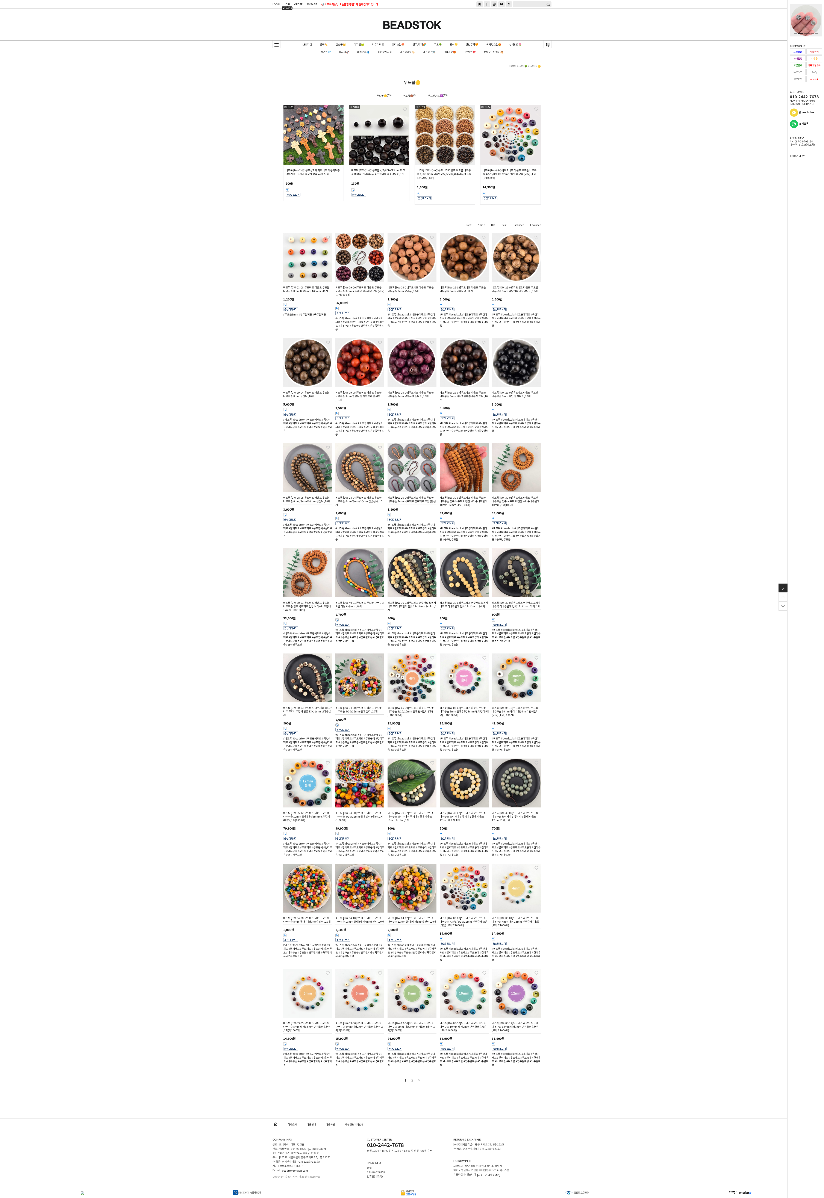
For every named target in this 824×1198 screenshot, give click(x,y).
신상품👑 (341, 44)
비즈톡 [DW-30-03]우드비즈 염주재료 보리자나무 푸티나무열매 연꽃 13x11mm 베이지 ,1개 (464, 606)
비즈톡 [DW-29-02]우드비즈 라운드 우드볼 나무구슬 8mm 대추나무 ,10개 (463, 289)
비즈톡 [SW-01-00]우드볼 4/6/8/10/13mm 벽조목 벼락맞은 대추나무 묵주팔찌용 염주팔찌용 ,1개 (378, 172)
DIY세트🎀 (470, 52)
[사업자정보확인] (317, 1149)
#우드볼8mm (290, 314)
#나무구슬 (343, 325)
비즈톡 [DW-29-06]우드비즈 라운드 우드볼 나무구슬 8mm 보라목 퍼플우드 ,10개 (411, 394)
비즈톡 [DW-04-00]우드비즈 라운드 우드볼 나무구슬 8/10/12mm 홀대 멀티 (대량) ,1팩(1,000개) (359, 816)
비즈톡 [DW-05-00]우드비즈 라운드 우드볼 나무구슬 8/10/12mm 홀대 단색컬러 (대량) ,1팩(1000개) (411, 711)
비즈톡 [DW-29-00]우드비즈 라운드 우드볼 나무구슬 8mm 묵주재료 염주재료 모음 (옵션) (412, 499)
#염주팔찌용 (305, 314)
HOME (513, 66)
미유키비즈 (378, 44)
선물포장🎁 (449, 52)
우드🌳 (438, 44)
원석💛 (454, 44)
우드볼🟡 (535, 66)
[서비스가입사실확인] (488, 1175)
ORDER (298, 4)
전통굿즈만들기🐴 (493, 52)
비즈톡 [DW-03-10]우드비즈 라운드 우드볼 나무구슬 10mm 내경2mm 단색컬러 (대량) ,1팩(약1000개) (463, 1026)
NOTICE (798, 72)
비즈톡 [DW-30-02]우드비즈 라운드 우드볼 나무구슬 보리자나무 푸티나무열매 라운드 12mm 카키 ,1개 (515, 816)
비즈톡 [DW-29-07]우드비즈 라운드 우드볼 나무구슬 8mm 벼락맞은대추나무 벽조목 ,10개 (464, 396)
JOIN (287, 4)
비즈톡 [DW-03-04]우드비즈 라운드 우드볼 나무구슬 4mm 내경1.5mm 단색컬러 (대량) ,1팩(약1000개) (515, 921)
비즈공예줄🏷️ (407, 52)
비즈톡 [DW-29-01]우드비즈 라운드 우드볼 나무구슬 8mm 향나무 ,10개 (411, 289)
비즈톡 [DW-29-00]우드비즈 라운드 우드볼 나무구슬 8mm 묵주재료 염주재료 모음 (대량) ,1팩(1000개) (359, 290)
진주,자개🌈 (419, 44)
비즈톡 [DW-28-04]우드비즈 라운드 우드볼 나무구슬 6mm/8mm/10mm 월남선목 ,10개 (358, 501)
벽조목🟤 (408, 95)
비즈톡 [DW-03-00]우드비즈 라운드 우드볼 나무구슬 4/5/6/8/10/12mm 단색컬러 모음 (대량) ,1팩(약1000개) (509, 173)
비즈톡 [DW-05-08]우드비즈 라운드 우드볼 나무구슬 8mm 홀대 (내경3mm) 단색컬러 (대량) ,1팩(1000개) (464, 711)
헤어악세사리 (385, 52)
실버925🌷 (515, 44)
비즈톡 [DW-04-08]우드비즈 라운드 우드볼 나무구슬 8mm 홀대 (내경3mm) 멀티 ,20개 (306, 919)
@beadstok (806, 112)
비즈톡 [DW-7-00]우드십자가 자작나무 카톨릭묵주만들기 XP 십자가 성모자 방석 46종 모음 (313, 172)
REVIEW (798, 79)
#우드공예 (369, 322)
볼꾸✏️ (324, 44)
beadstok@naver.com (295, 1170)
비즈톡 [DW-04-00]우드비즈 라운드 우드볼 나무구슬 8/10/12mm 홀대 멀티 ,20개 (358, 709)
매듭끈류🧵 (363, 52)
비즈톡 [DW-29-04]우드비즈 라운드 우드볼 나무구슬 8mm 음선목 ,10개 (306, 394)
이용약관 (330, 1124)
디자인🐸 (359, 44)
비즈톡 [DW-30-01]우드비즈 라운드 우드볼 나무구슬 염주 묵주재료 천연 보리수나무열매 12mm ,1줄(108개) (307, 606)
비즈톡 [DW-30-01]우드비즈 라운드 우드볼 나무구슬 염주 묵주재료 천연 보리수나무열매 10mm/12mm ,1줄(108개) (463, 501)
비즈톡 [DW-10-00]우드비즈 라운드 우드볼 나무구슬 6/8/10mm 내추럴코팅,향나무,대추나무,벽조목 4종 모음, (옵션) (444, 173)
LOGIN (276, 4)
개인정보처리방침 (354, 1124)
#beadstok (351, 318)
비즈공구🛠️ (429, 52)
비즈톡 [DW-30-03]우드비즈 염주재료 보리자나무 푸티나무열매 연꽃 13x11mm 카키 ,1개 (516, 604)
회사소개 (292, 1124)
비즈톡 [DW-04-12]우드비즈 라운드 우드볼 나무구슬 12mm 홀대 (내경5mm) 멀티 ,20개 (412, 919)
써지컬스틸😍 (493, 44)
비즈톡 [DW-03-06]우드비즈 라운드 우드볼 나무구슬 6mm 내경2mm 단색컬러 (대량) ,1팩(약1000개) (359, 1026)
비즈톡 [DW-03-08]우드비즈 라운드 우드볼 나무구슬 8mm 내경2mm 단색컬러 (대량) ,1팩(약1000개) (412, 1026)
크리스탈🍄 (398, 44)
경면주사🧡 (472, 44)
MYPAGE (312, 4)
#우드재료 (357, 322)
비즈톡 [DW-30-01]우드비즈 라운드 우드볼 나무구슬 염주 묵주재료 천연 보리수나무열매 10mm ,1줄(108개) (515, 501)
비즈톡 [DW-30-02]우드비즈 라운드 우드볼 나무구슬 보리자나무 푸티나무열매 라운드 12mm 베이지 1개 (463, 816)
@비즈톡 (803, 123)
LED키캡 (307, 44)
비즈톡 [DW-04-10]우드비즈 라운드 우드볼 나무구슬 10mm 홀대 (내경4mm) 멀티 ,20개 (359, 919)
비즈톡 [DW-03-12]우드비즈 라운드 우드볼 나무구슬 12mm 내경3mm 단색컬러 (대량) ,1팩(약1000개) (515, 1026)
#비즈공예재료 (366, 318)
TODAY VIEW (797, 156)
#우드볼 (354, 325)
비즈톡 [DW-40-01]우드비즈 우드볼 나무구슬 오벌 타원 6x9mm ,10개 (359, 604)
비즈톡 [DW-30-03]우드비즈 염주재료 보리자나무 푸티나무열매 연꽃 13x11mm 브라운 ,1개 (307, 711)
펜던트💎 (326, 52)
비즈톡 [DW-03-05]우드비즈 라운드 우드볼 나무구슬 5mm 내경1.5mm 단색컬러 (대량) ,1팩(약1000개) (306, 1026)
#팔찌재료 (346, 322)
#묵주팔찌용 (319, 314)
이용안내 (311, 1124)
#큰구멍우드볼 (450, 539)
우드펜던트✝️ (435, 95)
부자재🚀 (344, 52)
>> (419, 1080)
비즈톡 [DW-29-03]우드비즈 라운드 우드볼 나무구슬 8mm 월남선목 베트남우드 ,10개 (515, 289)
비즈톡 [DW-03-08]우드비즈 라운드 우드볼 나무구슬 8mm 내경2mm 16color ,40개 (306, 289)
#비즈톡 (339, 318)
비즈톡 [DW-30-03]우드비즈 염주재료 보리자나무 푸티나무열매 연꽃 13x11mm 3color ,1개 (412, 606)
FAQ (814, 72)
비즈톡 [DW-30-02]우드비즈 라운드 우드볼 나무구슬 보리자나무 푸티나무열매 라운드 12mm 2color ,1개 (411, 816)
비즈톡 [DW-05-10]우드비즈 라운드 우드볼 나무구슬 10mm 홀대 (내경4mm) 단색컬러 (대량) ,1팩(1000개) (515, 711)
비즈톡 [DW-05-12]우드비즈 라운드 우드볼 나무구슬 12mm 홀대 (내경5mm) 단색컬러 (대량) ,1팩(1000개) (306, 816)
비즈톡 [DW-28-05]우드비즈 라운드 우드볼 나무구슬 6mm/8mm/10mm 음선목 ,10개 (306, 499)
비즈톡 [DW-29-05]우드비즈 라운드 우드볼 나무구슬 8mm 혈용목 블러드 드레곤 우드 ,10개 (358, 396)
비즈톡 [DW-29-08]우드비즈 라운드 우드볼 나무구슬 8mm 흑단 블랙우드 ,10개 (515, 394)
